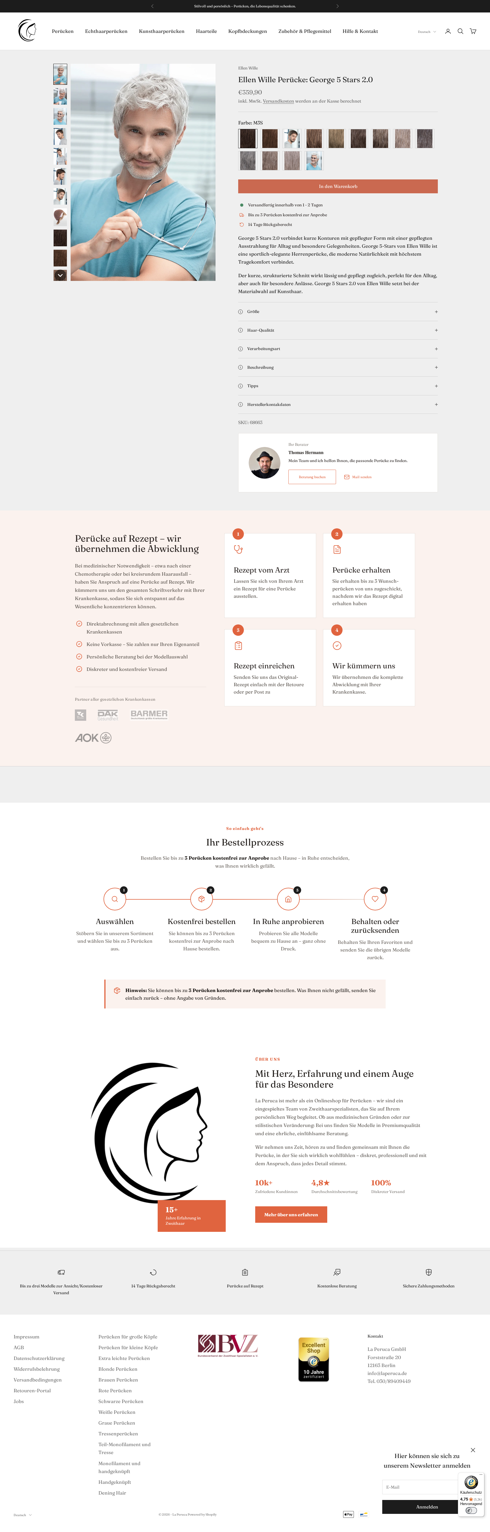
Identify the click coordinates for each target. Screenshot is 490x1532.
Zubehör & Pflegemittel (304, 31)
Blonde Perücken (118, 1369)
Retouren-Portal (32, 1390)
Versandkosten (278, 101)
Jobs (19, 1401)
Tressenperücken (118, 1433)
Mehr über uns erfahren (291, 1214)
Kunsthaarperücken (162, 31)
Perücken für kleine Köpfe (128, 1347)
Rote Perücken (115, 1390)
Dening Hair (112, 1493)
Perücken (63, 31)
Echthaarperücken (106, 31)
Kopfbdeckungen (247, 31)
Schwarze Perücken (120, 1401)
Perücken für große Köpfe (127, 1337)
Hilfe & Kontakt (360, 31)
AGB (19, 1347)
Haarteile (206, 31)
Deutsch (424, 32)
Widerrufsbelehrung (37, 1369)
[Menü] (481, 1475)
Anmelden (427, 1507)
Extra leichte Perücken (124, 1358)
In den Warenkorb (338, 186)
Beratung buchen (312, 477)
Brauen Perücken (118, 1380)
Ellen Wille (248, 68)
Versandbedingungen (38, 1380)
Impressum (26, 1337)
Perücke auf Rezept (245, 1286)
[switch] (471, 1510)
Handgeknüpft (114, 1482)
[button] (60, 74)
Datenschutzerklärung (39, 1358)
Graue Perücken (116, 1423)
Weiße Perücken (117, 1412)
